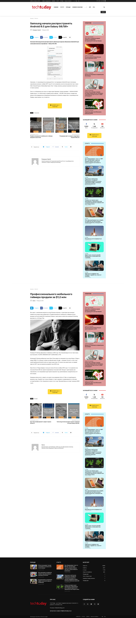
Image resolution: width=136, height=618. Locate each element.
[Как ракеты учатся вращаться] (94, 231)
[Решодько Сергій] (31, 30)
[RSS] (87, 604)
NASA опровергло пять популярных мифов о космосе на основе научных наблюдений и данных (73, 125)
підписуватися (102, 123)
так (86, 123)
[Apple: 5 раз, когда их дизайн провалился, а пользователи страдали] (94, 247)
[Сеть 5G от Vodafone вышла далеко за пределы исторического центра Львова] (94, 30)
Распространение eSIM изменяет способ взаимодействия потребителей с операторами (48, 125)
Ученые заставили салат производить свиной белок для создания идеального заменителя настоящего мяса (94, 202)
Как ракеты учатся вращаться (93, 238)
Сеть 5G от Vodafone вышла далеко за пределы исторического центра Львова (93, 40)
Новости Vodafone (89, 36)
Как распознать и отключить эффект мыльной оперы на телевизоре (45, 581)
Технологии (36, 112)
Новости (36, 18)
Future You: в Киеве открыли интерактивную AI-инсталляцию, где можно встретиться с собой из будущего (94, 93)
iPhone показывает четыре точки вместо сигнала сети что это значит (44, 567)
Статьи (73, 131)
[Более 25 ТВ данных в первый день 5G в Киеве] (94, 66)
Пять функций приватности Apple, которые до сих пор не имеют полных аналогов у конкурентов (94, 221)
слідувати (94, 123)
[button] (104, 7)
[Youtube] (105, 1)
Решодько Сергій (46, 159)
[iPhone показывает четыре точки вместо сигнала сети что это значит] (33, 567)
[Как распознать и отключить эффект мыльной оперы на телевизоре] (33, 581)
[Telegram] (91, 604)
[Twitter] (101, 1)
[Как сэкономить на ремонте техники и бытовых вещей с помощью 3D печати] (33, 574)
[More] (70, 37)
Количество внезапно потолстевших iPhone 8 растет (36, 125)
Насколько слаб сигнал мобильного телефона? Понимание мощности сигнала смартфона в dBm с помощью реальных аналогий (93, 181)
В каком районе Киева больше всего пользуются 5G (93, 57)
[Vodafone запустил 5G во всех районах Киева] (94, 104)
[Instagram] (99, 1)
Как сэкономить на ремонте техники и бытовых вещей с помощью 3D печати (45, 574)
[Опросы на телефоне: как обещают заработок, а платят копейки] (94, 266)
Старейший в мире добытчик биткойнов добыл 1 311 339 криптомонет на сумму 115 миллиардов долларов (61, 125)
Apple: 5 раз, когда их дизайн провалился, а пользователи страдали (93, 256)
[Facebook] (97, 1)
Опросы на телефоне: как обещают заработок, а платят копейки (93, 275)
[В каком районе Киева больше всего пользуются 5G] (94, 49)
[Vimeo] (103, 1)
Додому (32, 18)
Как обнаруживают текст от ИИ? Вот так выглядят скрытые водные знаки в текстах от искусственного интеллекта (94, 160)
